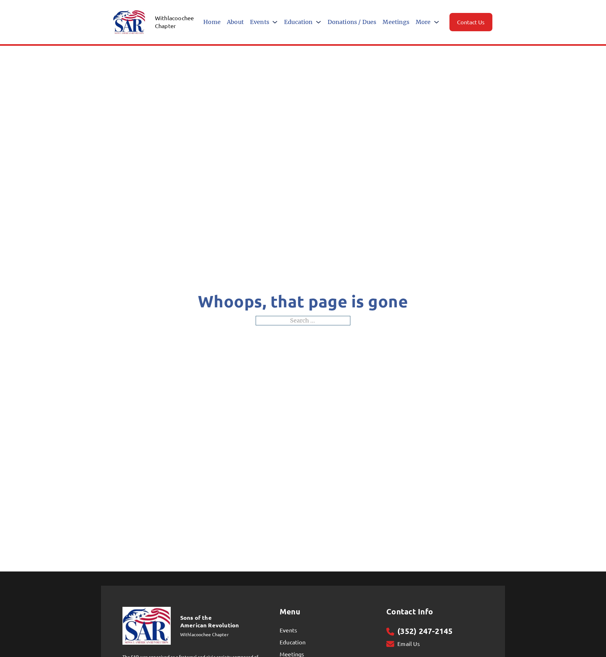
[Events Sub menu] (275, 22)
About (235, 22)
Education (298, 22)
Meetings (396, 22)
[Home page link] (146, 625)
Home (212, 22)
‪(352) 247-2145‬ (425, 631)
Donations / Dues (352, 22)
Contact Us (470, 22)
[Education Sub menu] (318, 22)
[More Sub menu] (436, 22)
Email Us (408, 644)
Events (259, 22)
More (423, 22)
